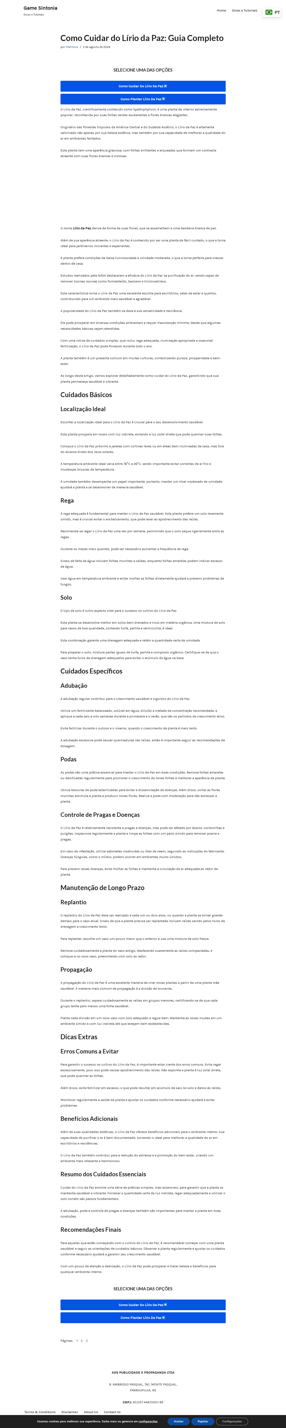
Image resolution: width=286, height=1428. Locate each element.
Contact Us (112, 1412)
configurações (148, 1421)
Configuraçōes (232, 1421)
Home (221, 10)
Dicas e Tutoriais (244, 10)
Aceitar (178, 1421)
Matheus (72, 47)
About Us (91, 1412)
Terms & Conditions (39, 1412)
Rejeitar (203, 1421)
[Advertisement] (143, 194)
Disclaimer (69, 1412)
